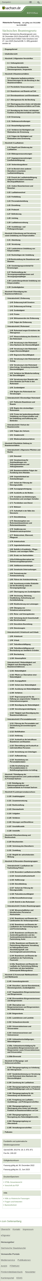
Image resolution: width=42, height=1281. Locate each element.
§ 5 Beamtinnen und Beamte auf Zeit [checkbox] (21, 91)
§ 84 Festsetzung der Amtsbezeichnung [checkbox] (18, 574)
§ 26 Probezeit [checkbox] (13, 210)
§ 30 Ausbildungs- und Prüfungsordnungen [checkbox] (16, 228)
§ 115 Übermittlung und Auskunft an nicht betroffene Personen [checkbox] (24, 747)
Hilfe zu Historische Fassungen (17, 1198)
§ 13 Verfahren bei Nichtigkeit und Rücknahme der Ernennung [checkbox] (20, 131)
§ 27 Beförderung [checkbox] (14, 214)
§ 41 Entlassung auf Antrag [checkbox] (20, 306)
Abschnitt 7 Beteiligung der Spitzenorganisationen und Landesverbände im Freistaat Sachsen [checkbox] (22, 777)
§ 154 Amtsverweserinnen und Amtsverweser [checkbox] (19, 1034)
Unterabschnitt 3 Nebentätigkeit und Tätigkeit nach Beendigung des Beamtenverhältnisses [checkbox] (21, 665)
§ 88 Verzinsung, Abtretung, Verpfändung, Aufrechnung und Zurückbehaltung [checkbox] (22, 598)
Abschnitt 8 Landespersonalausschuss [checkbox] (20, 792)
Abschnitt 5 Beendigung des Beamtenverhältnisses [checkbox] (16, 293)
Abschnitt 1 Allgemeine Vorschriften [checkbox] (19, 58)
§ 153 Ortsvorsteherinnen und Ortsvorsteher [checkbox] (19, 1027)
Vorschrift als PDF (12, 1185)
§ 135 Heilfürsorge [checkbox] (17, 880)
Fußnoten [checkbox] (8, 1132)
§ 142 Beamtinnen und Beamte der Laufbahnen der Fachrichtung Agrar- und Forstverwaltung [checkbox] (24, 927)
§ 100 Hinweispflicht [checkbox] (18, 658)
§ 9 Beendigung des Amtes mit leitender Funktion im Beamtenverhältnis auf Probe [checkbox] (23, 112)
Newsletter (30, 1272)
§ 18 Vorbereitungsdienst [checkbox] (17, 164)
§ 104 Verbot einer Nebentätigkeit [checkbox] (23, 685)
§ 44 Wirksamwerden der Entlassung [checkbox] (24, 318)
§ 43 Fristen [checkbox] (14, 314)
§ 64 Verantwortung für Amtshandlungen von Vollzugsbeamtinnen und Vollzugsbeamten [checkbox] (19, 463)
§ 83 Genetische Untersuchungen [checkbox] (23, 569)
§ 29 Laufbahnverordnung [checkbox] (17, 222)
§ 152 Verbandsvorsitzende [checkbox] (18, 1022)
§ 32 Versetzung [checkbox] (13, 244)
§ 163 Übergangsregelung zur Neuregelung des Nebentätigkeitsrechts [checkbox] (22, 1116)
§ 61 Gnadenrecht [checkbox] (17, 435)
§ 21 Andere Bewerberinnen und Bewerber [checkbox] (20, 187)
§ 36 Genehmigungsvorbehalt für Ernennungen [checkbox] (20, 267)
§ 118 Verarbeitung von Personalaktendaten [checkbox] (19, 761)
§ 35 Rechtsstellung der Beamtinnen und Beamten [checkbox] (23, 260)
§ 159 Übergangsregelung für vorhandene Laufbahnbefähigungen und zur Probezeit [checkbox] (23, 1088)
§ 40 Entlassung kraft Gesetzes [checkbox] (22, 302)
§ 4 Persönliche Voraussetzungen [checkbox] (20, 87)
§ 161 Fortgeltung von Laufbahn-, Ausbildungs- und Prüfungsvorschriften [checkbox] (23, 1101)
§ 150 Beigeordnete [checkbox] (15, 1013)
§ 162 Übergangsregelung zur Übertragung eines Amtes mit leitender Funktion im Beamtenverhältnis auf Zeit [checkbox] (22, 1108)
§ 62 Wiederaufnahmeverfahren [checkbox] (22, 439)
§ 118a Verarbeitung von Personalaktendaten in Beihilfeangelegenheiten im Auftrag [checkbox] (23, 768)
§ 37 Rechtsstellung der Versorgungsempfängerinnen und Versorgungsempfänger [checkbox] (20, 274)
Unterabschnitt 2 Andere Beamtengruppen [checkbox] (23, 906)
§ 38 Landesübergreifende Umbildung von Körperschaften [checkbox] (24, 282)
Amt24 (4, 1266)
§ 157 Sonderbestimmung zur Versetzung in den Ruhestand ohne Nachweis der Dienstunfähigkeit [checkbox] (23, 1076)
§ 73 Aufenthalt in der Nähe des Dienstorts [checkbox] (22, 512)
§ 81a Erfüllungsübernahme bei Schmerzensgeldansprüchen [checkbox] (22, 560)
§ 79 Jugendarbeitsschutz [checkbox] (20, 545)
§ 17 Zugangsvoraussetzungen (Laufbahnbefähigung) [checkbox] (19, 159)
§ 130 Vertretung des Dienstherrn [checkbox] (20, 846)
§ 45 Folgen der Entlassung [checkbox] (21, 322)
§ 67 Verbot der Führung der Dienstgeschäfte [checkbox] (21, 484)
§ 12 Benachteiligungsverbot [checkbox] (18, 126)
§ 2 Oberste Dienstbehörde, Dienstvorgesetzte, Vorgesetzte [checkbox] (19, 68)
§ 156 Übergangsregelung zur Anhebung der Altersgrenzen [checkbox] (23, 1069)
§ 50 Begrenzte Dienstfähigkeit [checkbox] (22, 355)
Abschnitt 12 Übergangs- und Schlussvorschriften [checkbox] (16, 1062)
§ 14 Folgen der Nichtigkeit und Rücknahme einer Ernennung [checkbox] (19, 137)
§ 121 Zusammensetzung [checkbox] (17, 801)
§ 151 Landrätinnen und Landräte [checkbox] (20, 1018)
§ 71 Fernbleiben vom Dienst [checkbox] (21, 503)
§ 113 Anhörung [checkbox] (16, 736)
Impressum (28, 1229)
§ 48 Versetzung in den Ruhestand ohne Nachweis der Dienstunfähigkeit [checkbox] (24, 344)
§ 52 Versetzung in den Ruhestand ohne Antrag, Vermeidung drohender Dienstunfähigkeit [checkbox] (24, 367)
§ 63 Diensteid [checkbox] (15, 456)
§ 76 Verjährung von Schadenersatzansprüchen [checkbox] (20, 530)
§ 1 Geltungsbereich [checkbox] (15, 63)
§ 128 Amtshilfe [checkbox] (13, 831)
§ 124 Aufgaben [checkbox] (13, 813)
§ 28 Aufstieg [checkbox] (12, 218)
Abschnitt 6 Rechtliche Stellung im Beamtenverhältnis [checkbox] (18, 444)
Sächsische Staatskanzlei (13, 1248)
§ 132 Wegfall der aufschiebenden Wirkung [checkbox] (20, 856)
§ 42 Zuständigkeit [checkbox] (17, 310)
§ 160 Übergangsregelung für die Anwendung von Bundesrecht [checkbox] (20, 1094)
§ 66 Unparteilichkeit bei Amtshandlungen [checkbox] (19, 478)
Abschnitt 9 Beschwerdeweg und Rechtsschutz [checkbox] (18, 836)
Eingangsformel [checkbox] (11, 49)
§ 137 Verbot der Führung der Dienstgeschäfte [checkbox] (21, 889)
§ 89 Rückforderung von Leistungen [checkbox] (24, 604)
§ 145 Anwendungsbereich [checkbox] (18, 981)
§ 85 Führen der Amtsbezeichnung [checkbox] (23, 579)
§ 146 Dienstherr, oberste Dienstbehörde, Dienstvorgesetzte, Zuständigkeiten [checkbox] (23, 987)
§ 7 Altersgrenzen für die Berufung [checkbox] (21, 100)
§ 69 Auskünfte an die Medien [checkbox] (21, 493)
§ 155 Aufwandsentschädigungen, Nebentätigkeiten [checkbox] (20, 1040)
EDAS (19, 1278)
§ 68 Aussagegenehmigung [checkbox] (20, 489)
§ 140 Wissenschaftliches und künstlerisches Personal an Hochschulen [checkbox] (21, 912)
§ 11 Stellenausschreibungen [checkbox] (18, 121)
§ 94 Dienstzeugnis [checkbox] (17, 628)
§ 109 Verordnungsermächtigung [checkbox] (23, 709)
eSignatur (5, 1235)
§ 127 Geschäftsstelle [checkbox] (15, 826)
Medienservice (8, 1260)
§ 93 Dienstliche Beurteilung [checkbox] (21, 624)
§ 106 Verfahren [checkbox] (16, 693)
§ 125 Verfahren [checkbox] (13, 818)
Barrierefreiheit (10, 1205)
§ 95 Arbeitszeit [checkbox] (16, 636)
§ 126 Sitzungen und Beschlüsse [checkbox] (20, 822)
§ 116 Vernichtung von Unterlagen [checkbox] (23, 752)
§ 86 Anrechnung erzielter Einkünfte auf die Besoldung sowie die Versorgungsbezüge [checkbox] (24, 586)
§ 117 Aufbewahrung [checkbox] (18, 756)
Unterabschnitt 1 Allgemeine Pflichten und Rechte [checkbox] (23, 451)
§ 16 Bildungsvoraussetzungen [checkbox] (19, 154)
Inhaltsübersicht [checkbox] (11, 54)
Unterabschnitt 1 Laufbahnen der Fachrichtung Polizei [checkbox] (20, 867)
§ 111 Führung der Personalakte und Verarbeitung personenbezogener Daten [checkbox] (24, 726)
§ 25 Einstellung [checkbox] (13, 205)
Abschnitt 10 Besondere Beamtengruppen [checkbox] (21, 861)
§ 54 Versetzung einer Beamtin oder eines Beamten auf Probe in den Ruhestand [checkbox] (24, 382)
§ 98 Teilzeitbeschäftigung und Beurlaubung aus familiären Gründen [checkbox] (24, 649)
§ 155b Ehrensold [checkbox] (14, 1056)
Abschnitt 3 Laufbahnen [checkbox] (14, 143)
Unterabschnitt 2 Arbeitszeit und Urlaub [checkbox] (22, 632)
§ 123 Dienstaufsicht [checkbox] (15, 809)
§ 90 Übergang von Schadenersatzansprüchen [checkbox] (20, 609)
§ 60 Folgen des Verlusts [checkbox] (19, 431)
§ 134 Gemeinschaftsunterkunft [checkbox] (22, 876)
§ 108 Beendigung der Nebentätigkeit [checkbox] (24, 705)
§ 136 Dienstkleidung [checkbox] (18, 884)
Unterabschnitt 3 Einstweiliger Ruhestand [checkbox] (23, 398)
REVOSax (32, 13)
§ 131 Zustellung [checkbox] (14, 850)
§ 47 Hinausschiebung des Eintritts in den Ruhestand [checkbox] (24, 338)
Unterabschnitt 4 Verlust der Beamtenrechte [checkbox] (18, 426)
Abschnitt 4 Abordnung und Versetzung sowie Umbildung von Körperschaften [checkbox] (20, 234)
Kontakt (16, 1229)
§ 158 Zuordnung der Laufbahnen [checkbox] (20, 1082)
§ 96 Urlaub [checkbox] (14, 640)
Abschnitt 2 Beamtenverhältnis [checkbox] (17, 74)
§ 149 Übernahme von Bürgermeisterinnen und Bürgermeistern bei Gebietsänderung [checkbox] (23, 1007)
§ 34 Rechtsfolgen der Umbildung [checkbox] (20, 255)
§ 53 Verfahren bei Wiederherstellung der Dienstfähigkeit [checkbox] (24, 374)
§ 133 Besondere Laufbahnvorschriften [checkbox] (25, 872)
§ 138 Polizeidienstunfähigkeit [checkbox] (22, 894)
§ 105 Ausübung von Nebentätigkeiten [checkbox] (25, 689)
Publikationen (24, 1260)
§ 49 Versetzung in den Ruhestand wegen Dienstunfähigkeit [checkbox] (23, 350)
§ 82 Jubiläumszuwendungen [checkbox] (21, 565)
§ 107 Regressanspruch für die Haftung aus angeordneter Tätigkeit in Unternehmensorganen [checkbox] (24, 699)
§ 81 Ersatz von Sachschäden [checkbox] (21, 555)
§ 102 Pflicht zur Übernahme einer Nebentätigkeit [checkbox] (23, 676)
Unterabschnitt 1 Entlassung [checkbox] (18, 298)
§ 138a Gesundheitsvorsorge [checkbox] (21, 898)
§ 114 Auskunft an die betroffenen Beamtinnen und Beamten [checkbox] (23, 741)
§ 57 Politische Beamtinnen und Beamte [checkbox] (22, 403)
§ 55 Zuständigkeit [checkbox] (17, 388)
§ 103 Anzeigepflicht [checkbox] (18, 681)
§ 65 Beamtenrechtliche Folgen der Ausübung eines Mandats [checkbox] (23, 472)
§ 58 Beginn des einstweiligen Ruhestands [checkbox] (21, 409)
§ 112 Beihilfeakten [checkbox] (17, 732)
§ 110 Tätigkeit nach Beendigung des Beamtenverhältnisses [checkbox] (24, 714)
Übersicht (5, 1229)
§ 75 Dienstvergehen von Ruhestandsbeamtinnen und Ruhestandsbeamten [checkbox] (21, 523)
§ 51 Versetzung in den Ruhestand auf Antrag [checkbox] (25, 360)
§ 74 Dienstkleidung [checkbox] (18, 517)
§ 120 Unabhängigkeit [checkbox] (16, 796)
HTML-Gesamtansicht (13, 1182)
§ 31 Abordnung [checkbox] (13, 240)
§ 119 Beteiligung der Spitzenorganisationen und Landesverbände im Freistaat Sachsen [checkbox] (22, 785)
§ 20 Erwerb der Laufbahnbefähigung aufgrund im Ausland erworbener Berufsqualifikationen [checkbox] (22, 180)
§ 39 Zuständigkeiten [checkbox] (15, 287)
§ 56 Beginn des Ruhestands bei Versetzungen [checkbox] (22, 393)
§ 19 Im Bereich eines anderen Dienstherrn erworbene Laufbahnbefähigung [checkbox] (19, 171)
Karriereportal (7, 1278)
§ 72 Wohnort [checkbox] (15, 507)
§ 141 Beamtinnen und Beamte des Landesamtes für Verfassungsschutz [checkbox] (24, 919)
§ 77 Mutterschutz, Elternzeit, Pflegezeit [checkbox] (21, 536)
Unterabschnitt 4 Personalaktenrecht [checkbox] (21, 719)
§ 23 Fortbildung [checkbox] (14, 197)
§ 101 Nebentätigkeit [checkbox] (18, 671)
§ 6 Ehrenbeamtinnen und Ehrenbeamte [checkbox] (23, 95)
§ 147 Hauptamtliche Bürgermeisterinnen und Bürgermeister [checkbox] (23, 993)
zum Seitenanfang (11, 1221)
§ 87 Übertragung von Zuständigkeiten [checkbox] (25, 592)
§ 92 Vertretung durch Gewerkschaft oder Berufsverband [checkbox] (24, 619)
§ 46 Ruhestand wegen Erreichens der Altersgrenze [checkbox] (25, 331)
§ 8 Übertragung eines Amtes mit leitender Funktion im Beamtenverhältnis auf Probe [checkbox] (24, 105)
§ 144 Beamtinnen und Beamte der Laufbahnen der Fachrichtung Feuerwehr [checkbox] (23, 958)
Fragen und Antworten (13, 1202)
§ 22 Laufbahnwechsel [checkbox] (16, 192)
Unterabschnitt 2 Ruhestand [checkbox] (18, 326)
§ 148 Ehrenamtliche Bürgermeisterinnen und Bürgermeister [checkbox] (23, 1000)
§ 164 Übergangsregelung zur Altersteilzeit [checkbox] (19, 1122)
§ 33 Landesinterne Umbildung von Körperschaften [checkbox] (21, 250)
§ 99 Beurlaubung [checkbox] (17, 654)
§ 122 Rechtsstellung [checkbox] (15, 805)
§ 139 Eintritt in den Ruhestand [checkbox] (22, 902)
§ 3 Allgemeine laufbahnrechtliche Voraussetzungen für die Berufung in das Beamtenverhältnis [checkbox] (23, 80)
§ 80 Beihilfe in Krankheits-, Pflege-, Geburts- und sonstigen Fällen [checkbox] (24, 550)
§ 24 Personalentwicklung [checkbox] (17, 201)
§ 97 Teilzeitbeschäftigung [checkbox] (20, 644)
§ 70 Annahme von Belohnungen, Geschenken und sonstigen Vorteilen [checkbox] (24, 498)
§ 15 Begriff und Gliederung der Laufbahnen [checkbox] (19, 148)
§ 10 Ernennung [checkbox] (13, 117)
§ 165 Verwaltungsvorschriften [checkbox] (19, 1128)
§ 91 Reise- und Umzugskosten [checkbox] (22, 614)
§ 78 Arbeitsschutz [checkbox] (17, 541)
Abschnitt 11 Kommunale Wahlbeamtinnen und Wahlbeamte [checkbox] (21, 976)
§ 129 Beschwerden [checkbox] (15, 842)
